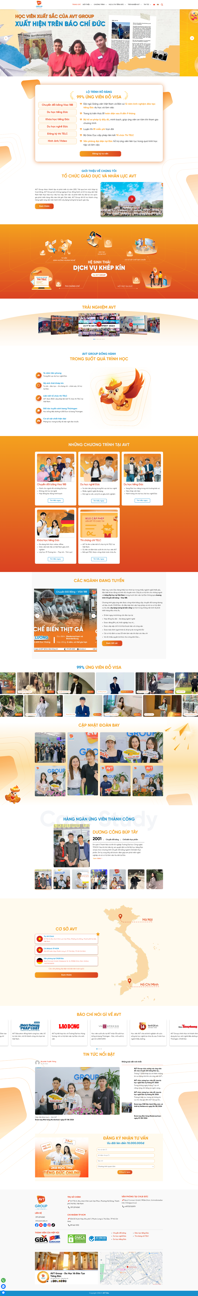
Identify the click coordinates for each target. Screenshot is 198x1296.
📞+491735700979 (128, 1206)
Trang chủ (76, 4)
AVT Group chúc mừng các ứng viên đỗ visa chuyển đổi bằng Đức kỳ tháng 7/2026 (147, 1071)
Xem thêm (44, 206)
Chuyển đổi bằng (119, 1233)
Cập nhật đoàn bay (42, 1117)
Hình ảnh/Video (57, 141)
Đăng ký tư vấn (100, 154)
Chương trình (99, 4)
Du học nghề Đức (57, 126)
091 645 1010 (73, 1225)
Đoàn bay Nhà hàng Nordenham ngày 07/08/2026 (54, 1120)
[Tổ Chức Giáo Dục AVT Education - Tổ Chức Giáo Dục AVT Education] (43, 4)
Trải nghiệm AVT (134, 4)
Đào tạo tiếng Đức (142, 1233)
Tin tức (146, 4)
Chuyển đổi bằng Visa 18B (57, 105)
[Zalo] (3, 1286)
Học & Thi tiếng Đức (116, 4)
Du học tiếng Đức (57, 112)
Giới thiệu (86, 4)
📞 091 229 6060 (74, 1207)
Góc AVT (54, 1117)
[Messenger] (3, 1292)
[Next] (192, 38)
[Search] (162, 4)
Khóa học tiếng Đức (57, 119)
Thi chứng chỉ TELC (142, 1236)
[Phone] (3, 1280)
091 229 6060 (40, 1217)
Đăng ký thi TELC (57, 134)
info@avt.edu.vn (41, 1221)
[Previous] (6, 38)
